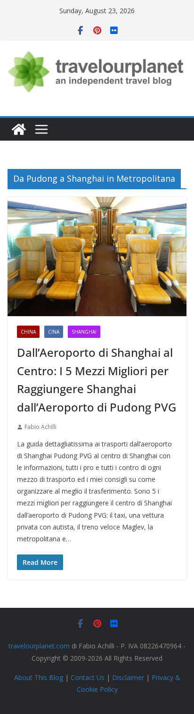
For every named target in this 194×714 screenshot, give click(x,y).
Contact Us (88, 677)
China (28, 331)
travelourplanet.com (39, 645)
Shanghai (84, 331)
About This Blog (38, 677)
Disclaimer (128, 677)
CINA (53, 331)
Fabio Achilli (40, 427)
